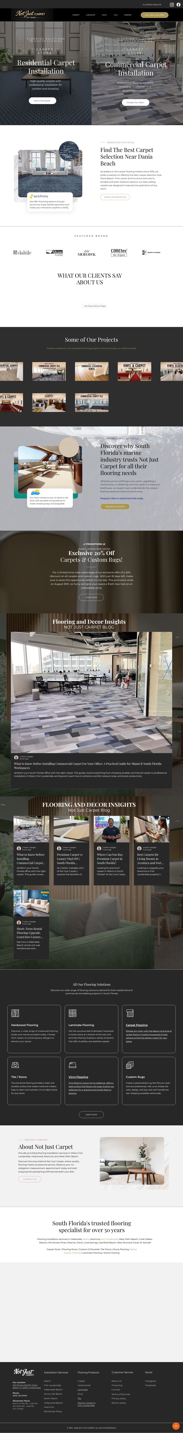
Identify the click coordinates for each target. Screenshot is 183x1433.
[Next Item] (168, 697)
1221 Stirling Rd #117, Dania (25, 1389)
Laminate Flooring (81, 1029)
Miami (86, 1244)
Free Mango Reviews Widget (96, 323)
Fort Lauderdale (109, 1244)
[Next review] (178, 304)
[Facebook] (178, 4)
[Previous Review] (11, 304)
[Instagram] (172, 4)
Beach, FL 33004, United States (27, 1392)
